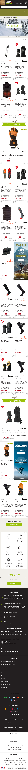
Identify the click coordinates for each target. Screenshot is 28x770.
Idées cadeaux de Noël (20, 738)
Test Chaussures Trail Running (17, 764)
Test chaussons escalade (9, 760)
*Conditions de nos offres (13, 722)
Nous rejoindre (4, 687)
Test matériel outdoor (19, 758)
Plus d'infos (3, 648)
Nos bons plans (7, 736)
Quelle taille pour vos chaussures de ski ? (15, 745)
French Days (23, 736)
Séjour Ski (8, 764)
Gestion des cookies (19, 727)
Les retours (4, 670)
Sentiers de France (22, 762)
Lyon (14, 638)
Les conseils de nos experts (8, 661)
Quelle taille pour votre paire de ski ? (15, 743)
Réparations (4, 675)
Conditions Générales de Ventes (13, 725)
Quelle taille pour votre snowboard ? (15, 749)
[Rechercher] (26, 6)
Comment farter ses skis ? (15, 751)
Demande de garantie (6, 672)
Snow (5, 17)
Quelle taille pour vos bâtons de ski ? (15, 747)
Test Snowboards (9, 758)
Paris (18, 638)
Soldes (12, 736)
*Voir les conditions (21, 278)
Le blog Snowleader (6, 684)
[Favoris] (1, 79)
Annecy (3, 638)
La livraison (3, 667)
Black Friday (17, 736)
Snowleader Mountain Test (9, 738)
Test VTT (15, 762)
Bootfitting (3, 678)
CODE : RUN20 (11, 13)
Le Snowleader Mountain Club (8, 664)
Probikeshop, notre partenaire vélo (10, 651)
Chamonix (8, 638)
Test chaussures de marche (20, 760)
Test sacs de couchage (7, 762)
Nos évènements (5, 681)
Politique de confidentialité (8, 727)
